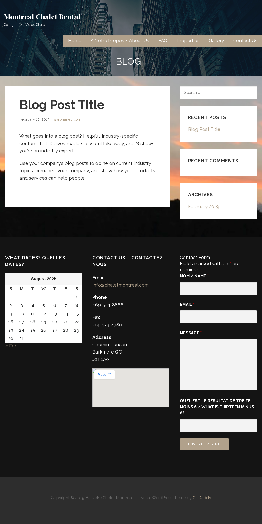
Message (191, 332)
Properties (188, 40)
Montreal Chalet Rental (42, 16)
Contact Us (245, 40)
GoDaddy (202, 497)
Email (187, 304)
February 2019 (203, 206)
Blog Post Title (204, 129)
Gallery (216, 40)
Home (74, 40)
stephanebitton (67, 119)
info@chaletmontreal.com (120, 285)
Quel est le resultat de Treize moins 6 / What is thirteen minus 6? (217, 406)
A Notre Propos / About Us (120, 40)
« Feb (11, 345)
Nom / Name (194, 276)
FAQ (163, 40)
